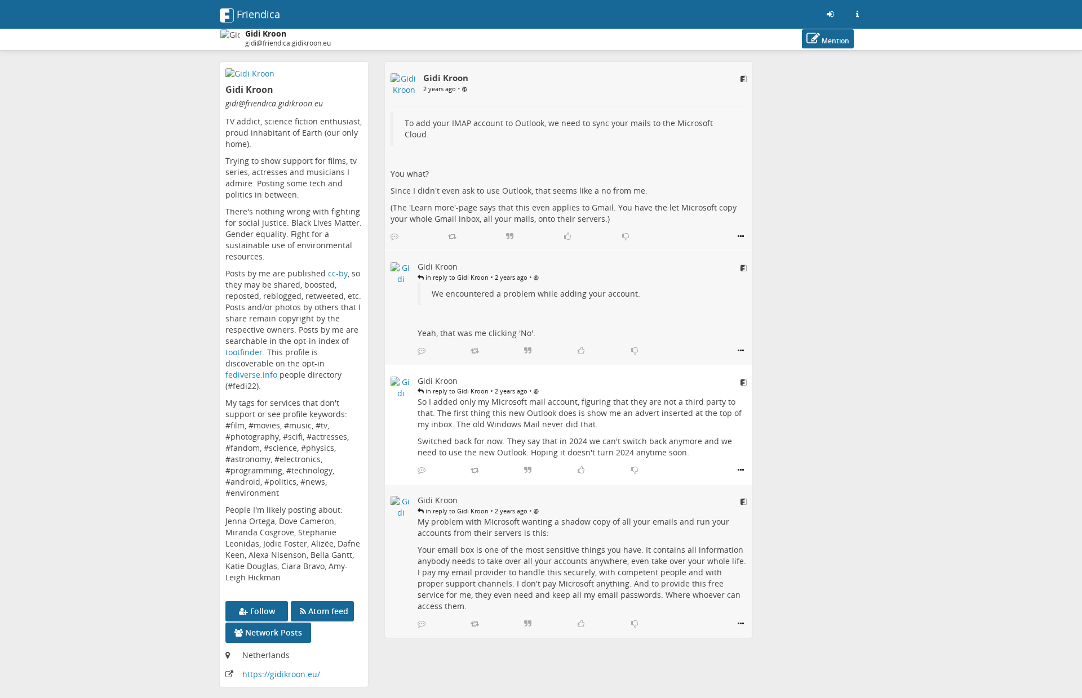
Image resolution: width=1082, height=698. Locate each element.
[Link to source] (743, 79)
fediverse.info (251, 374)
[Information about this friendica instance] (857, 14)
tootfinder (244, 352)
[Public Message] (464, 88)
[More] (741, 236)
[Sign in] (830, 14)
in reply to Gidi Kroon (456, 277)
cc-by (338, 273)
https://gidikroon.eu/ (281, 674)
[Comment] (394, 236)
